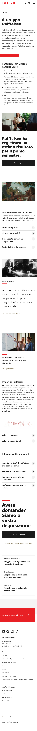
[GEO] (28, 615)
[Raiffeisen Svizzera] (8, 2)
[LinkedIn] (3, 631)
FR (6, 716)
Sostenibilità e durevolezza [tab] (14, 247)
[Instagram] (12, 631)
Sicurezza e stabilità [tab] (11, 233)
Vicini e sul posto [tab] (10, 227)
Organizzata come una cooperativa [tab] (12, 240)
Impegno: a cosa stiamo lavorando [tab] (13, 478)
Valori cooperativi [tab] (10, 435)
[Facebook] (7, 631)
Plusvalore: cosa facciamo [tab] (14, 471)
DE (3, 716)
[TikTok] (16, 631)
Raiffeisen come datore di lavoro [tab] (14, 486)
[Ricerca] (29, 2)
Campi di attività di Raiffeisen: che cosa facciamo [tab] (16, 464)
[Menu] (34, 2)
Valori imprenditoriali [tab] (11, 441)
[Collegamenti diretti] (25, 2)
